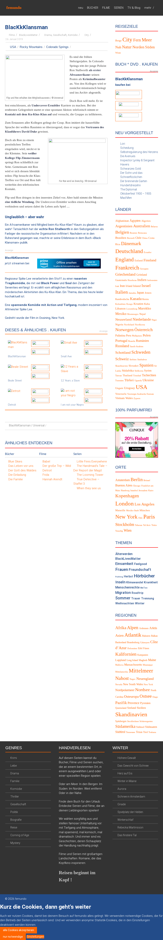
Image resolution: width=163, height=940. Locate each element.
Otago (155, 697)
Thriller (14, 796)
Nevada (118, 684)
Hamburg (125, 490)
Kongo (129, 304)
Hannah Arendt (52, 479)
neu (80, 8)
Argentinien (123, 226)
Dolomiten (132, 648)
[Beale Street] (18, 366)
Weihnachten (124, 603)
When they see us (89, 488)
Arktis (153, 628)
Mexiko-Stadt (132, 510)
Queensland (120, 708)
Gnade (121, 804)
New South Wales (133, 684)
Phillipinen (137, 336)
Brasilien (120, 237)
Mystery (15, 842)
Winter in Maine (126, 781)
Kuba (147, 304)
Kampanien (142, 654)
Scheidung (127, 147)
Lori (122, 143)
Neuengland (145, 679)
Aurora (121, 788)
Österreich (143, 329)
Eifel (140, 648)
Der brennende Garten (133, 181)
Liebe (13, 765)
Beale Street (15, 380)
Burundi (131, 238)
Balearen (146, 635)
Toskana (152, 732)
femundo (13, 7)
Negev (133, 679)
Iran (122, 286)
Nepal (142, 314)
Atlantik (132, 635)
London (124, 503)
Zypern (137, 398)
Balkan (154, 635)
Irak (117, 286)
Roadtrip (137, 592)
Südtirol (120, 732)
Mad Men (126, 197)
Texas (139, 732)
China (144, 238)
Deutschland (129, 251)
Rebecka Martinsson (130, 827)
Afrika (120, 627)
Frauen (121, 569)
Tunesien (119, 380)
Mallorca (119, 665)
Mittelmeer (141, 671)
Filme (12, 35)
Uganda (138, 380)
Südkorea (139, 371)
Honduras (132, 280)
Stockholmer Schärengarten (140, 721)
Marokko (144, 308)
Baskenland (120, 642)
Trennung (147, 598)
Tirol (145, 732)
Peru (128, 335)
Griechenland (125, 274)
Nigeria (119, 324)
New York (126, 517)
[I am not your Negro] (71, 393)
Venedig (119, 531)
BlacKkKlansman (17, 356)
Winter (140, 603)
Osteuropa (131, 696)
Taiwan (118, 375)
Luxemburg (131, 309)
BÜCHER (92, 8)
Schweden (140, 352)
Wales (129, 398)
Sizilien (141, 707)
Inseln (120, 582)
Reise (13, 827)
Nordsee (142, 689)
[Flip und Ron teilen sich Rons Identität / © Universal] (34, 74)
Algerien (146, 221)
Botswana (142, 233)
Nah (118, 47)
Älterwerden (124, 554)
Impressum (151, 899)
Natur (127, 47)
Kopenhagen (127, 495)
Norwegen (124, 329)
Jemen (148, 292)
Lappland (120, 660)
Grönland (141, 274)
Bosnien (133, 233)
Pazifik (121, 702)
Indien (142, 280)
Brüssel (147, 480)
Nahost (122, 678)
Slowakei (134, 365)
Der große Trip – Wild (57, 466)
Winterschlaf (125, 819)
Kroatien (138, 303)
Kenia (145, 299)
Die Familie (15, 479)
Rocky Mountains (31, 47)
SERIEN (118, 8)
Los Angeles (144, 504)
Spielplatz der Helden (130, 812)
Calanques (144, 642)
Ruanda (131, 341)
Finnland (150, 260)
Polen (147, 335)
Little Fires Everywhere (92, 461)
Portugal (121, 341)
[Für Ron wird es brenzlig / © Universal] (77, 158)
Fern (137, 40)
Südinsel (140, 727)
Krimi (13, 757)
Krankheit (151, 582)
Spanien (146, 365)
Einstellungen (35, 936)
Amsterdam (122, 480)
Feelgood (140, 564)
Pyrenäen (145, 703)
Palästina (120, 335)
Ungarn (119, 388)
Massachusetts (133, 664)
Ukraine (148, 380)
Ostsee (146, 696)
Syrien (147, 370)
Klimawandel (134, 582)
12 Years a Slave (70, 380)
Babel (46, 461)
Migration (123, 592)
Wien (128, 530)
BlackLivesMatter (28, 35)
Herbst (128, 576)
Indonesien (152, 280)
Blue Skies (15, 461)
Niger (154, 320)
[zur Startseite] (156, 8)
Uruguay (129, 388)
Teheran (138, 525)
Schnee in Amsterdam (131, 796)
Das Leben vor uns (20, 466)
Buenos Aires (123, 485)
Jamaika (132, 293)
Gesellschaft (60, 35)
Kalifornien (126, 654)
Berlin (137, 479)
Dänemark (131, 243)
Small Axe (66, 356)
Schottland (123, 352)
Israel (146, 285)
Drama (48, 35)
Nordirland (129, 325)
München (145, 510)
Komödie (73, 35)
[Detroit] (14, 391)
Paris (149, 517)
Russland (122, 346)
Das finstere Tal (127, 835)
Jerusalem (143, 490)
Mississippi (148, 665)
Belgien (122, 232)
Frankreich (127, 268)
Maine (152, 660)
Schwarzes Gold (130, 168)
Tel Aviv (147, 525)
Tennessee (130, 732)
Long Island (132, 660)
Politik (14, 812)
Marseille (120, 510)
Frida (46, 475)
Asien (119, 635)
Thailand (127, 375)
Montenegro (133, 314)
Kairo (150, 490)
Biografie (15, 819)
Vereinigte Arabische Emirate (140, 394)
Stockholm (124, 524)
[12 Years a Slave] (71, 369)
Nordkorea (140, 325)
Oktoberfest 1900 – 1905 (135, 193)
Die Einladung (17, 475)
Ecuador (147, 252)
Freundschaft (140, 569)
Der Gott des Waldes (22, 470)
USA (13, 47)
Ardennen (143, 628)
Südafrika (128, 370)
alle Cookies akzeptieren (18, 930)
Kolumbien (120, 304)
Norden (138, 47)
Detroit (12, 405)
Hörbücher (144, 576)
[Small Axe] (69, 342)
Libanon (120, 308)
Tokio (154, 525)
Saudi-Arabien (136, 346)
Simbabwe (142, 359)
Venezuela (120, 394)
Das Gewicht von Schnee (132, 765)
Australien (141, 226)
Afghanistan (122, 220)
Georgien (144, 269)
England (124, 260)
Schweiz (122, 359)
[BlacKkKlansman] (18, 344)
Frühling (119, 577)
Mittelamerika (121, 672)
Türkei (129, 380)
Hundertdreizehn (130, 185)
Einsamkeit (124, 564)
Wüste (118, 53)
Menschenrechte (127, 587)
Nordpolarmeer (124, 690)
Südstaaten (151, 726)
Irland (129, 286)
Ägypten (135, 220)
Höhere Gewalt (126, 757)
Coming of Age (19, 835)
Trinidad (137, 375)
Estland (139, 260)
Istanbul (134, 490)
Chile (138, 237)
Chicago (137, 486)
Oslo (140, 518)
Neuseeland (123, 319)
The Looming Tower (90, 475)
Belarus (154, 226)
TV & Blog (133, 8)
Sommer (122, 598)
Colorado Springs (57, 47)
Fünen (146, 648)
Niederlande (142, 319)
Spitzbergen (120, 721)
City (86, 35)
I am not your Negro (72, 405)
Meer (147, 39)
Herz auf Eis (124, 773)
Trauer (135, 598)
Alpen (132, 627)
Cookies (110, 899)
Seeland (131, 707)
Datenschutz (129, 899)
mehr (147, 8)
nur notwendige (13, 936)
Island (137, 286)
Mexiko (120, 314)
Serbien (133, 359)
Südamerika (125, 726)
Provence (133, 703)
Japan (140, 292)
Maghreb (143, 660)
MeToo (143, 588)
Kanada (136, 299)
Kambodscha (122, 299)
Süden (150, 47)
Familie (14, 781)
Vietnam (120, 398)
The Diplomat (128, 189)
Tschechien (149, 375)
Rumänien (142, 340)
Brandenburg (133, 642)
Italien (121, 292)
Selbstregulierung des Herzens (139, 152)
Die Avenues (127, 156)
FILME (106, 8)
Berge (118, 40)
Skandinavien (121, 366)
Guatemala (121, 280)
